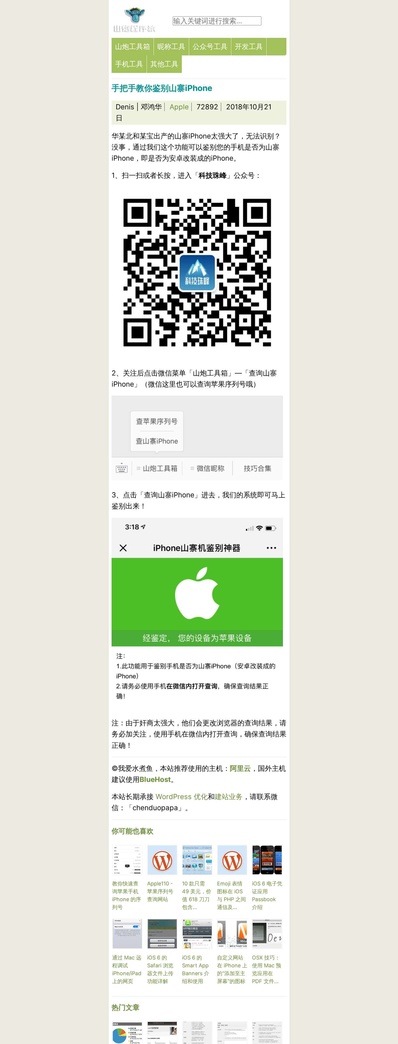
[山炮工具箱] (135, 30)
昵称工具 (171, 46)
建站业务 (229, 796)
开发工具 (249, 46)
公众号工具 (210, 46)
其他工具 (164, 64)
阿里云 (240, 768)
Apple (179, 107)
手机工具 (129, 64)
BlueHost (155, 779)
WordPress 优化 (182, 796)
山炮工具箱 (132, 46)
